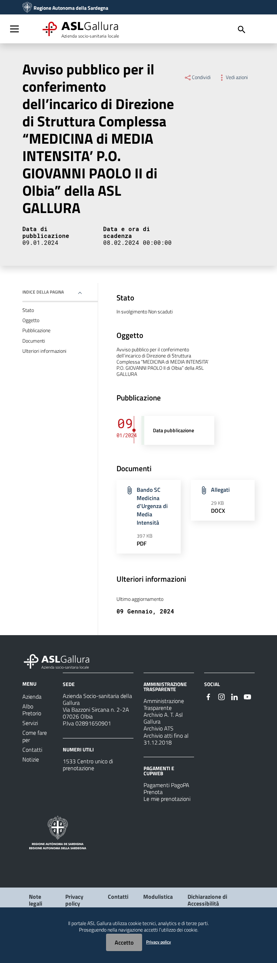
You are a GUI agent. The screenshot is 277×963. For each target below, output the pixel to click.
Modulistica (158, 896)
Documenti (33, 341)
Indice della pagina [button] (43, 292)
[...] (59, 660)
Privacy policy (74, 900)
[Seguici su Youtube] (247, 696)
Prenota (153, 792)
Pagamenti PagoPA (166, 785)
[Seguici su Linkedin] (234, 696)
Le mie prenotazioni (167, 798)
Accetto (124, 942)
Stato (28, 310)
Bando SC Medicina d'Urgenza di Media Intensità (152, 506)
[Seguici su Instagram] (221, 696)
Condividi (201, 77)
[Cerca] (242, 30)
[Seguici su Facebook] (208, 696)
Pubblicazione (36, 330)
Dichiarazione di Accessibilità (207, 900)
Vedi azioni (237, 77)
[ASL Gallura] (27, 7)
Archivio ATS (158, 728)
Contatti (118, 896)
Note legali (35, 900)
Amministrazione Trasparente (164, 704)
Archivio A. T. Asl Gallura (163, 718)
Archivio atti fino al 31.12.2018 (166, 739)
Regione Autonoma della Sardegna (71, 7)
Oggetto (30, 320)
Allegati (220, 489)
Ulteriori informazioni (44, 351)
